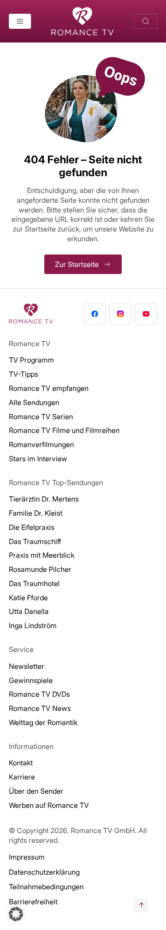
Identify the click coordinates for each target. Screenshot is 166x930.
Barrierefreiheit (33, 901)
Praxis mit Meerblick (41, 555)
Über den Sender (36, 791)
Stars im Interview (38, 458)
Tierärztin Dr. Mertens (44, 498)
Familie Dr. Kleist (35, 513)
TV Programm (31, 359)
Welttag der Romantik (43, 722)
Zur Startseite (77, 264)
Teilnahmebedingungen (46, 886)
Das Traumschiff (35, 541)
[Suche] (145, 21)
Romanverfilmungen (41, 444)
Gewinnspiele (31, 680)
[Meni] (20, 21)
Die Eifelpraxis (31, 527)
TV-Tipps (23, 374)
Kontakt (21, 762)
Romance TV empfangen (49, 388)
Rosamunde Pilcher (40, 569)
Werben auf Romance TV (49, 805)
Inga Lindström (33, 625)
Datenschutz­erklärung (44, 872)
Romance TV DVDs (39, 694)
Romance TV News (40, 708)
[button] (16, 914)
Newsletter (26, 666)
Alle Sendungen (34, 402)
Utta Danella (29, 611)
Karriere (22, 776)
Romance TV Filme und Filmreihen (64, 430)
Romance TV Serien (41, 416)
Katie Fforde (28, 597)
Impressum (27, 857)
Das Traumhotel (34, 583)
